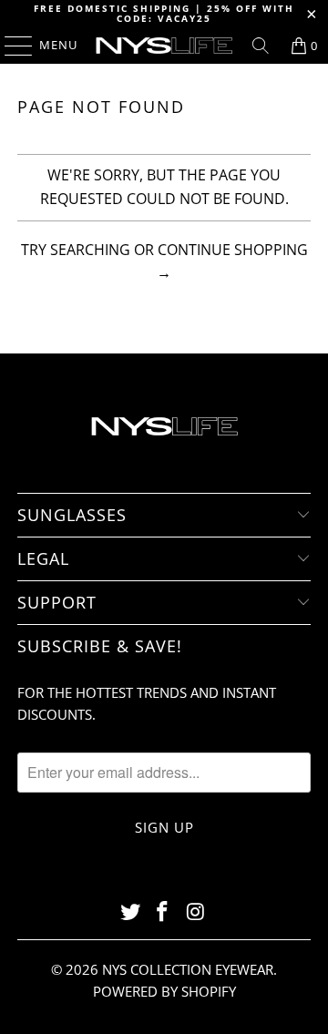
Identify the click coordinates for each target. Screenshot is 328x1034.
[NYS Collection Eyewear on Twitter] (130, 912)
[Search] (260, 45)
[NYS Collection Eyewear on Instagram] (196, 912)
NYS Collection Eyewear (187, 969)
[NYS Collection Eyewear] (164, 45)
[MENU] (9, 45)
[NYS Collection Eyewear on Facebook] (163, 912)
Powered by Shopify (164, 991)
